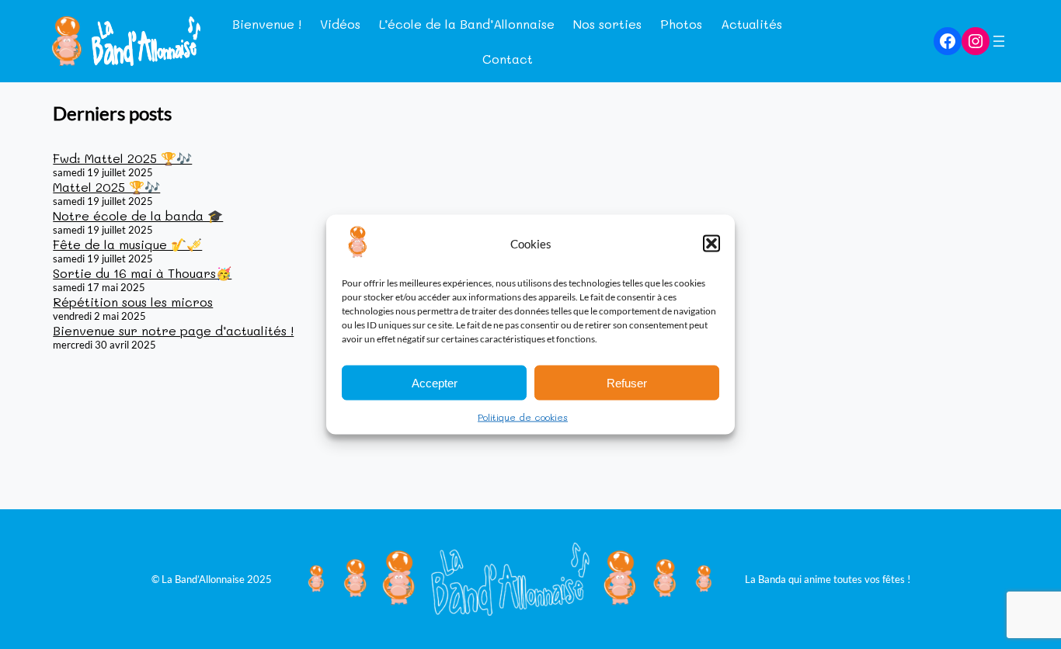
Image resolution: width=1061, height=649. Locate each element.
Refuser (627, 382)
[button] (711, 244)
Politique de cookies (523, 417)
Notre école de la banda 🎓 (138, 215)
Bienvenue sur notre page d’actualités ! (173, 330)
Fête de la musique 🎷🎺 (127, 244)
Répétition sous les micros (133, 301)
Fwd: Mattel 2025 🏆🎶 (122, 158)
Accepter (434, 382)
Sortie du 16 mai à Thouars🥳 (142, 273)
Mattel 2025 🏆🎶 (106, 187)
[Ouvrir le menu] (999, 41)
